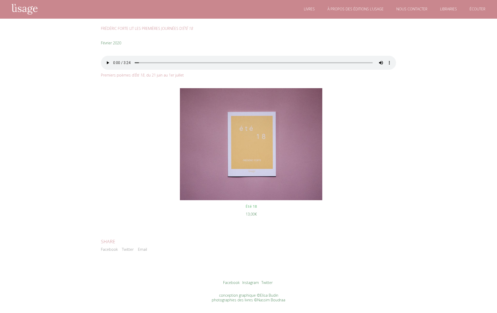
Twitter (128, 249)
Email (142, 249)
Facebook (109, 249)
